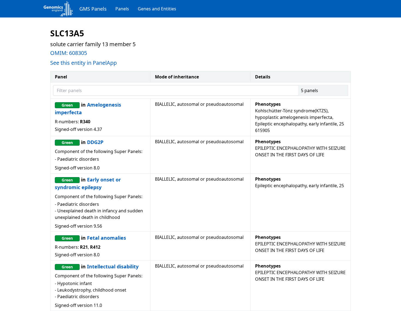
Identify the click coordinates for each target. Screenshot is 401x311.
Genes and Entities (157, 9)
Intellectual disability (113, 266)
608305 (78, 53)
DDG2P (95, 142)
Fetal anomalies (106, 237)
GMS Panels (93, 8)
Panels (122, 9)
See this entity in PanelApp (83, 62)
